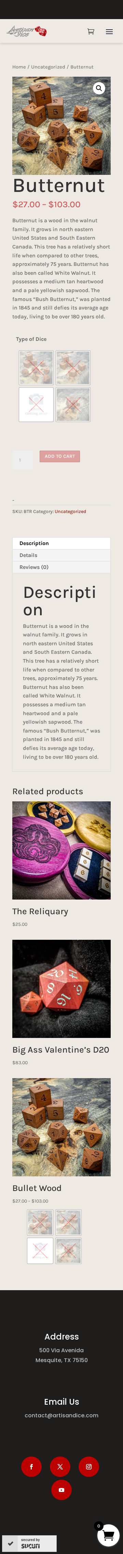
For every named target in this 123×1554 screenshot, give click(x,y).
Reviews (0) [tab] (34, 567)
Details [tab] (28, 555)
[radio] (36, 368)
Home (19, 67)
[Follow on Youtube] (61, 1490)
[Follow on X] (60, 1467)
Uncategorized (48, 67)
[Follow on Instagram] (89, 1467)
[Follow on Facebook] (31, 1467)
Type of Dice (31, 339)
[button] (99, 88)
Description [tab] (34, 543)
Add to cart (60, 456)
